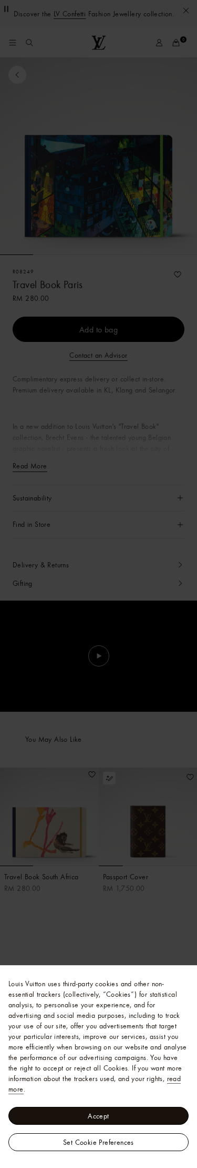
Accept (98, 1116)
